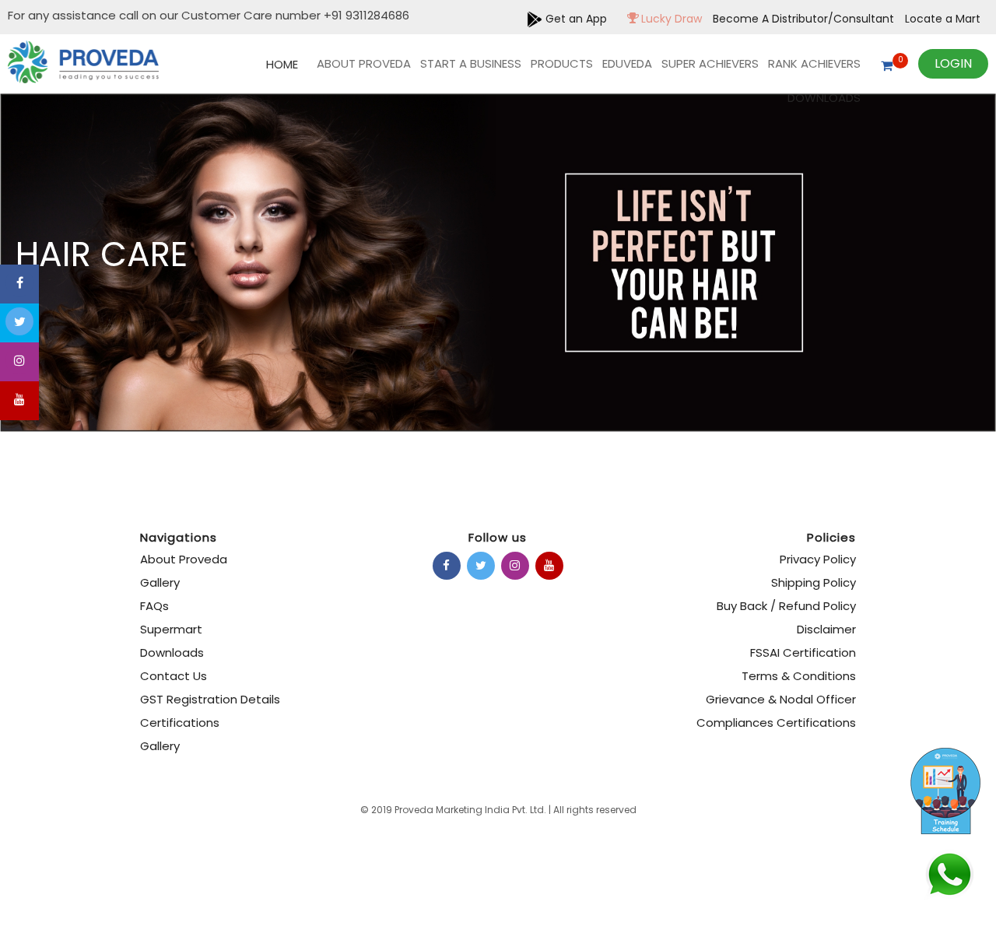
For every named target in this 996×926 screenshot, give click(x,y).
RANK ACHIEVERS (814, 63)
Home (282, 64)
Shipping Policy (813, 582)
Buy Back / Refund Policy (786, 606)
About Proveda (364, 63)
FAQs (154, 606)
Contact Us (173, 676)
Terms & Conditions (799, 676)
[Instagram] (19, 361)
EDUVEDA (627, 63)
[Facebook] (19, 284)
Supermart (171, 629)
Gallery (160, 582)
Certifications (179, 722)
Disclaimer (826, 629)
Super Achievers (710, 63)
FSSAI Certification (803, 652)
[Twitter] (19, 322)
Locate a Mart (942, 18)
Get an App (574, 18)
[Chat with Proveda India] (949, 867)
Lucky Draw (670, 18)
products (562, 63)
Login (953, 63)
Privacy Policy (818, 559)
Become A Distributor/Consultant (805, 18)
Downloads (824, 97)
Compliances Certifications (776, 722)
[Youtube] (19, 400)
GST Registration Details (210, 699)
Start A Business (470, 63)
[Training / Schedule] (933, 758)
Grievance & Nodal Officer (781, 699)
